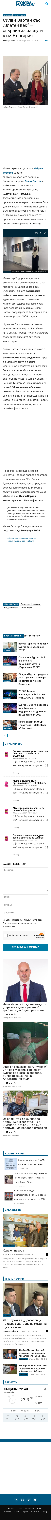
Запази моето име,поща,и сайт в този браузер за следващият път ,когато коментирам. (22, 923)
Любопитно (8, 15)
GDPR (39, 1508)
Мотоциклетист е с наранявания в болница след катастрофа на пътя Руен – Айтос (31, 1177)
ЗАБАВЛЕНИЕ (13, 1209)
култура (36, 604)
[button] (4, 4)
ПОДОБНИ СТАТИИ (12, 636)
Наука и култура (19, 15)
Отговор (16, 773)
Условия (7, 1511)
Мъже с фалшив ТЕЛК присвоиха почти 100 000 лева (29, 782)
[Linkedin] (27, 50)
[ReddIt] (34, 50)
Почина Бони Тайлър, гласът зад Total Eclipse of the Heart (32, 725)
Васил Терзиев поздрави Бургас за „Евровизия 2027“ (33, 647)
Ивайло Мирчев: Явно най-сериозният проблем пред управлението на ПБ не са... (32, 1353)
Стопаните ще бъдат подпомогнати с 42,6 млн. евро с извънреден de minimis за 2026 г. (30, 1194)
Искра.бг (6, 1254)
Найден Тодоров (11, 607)
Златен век (25, 604)
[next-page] (9, 735)
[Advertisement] (25, 137)
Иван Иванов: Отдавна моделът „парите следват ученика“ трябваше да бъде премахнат (25, 1007)
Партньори (29, 1508)
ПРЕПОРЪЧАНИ (14, 1278)
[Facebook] (13, 50)
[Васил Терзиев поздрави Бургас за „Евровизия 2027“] (10, 647)
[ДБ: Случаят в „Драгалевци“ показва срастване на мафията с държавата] (25, 1300)
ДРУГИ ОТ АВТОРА (32, 636)
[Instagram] (22, 1500)
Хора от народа (13, 1250)
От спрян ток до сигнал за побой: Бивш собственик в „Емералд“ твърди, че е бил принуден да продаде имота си (25, 1123)
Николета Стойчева (10, 1331)
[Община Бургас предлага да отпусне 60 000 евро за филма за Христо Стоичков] (10, 678)
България (7, 650)
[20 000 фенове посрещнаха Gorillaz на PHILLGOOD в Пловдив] (10, 694)
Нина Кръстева (9, 40)
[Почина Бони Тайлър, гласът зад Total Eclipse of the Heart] (10, 725)
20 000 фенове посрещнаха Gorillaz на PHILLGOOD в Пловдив (31, 694)
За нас (19, 1508)
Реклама (17, 1511)
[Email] (41, 50)
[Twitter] (20, 50)
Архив (25, 1511)
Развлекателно (9, 1246)
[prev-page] (4, 735)
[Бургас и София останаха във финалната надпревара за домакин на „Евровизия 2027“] (10, 708)
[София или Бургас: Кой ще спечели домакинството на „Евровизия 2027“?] (10, 661)
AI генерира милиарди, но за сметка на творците (28, 809)
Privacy (44, 1511)
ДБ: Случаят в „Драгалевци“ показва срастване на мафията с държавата (25, 1323)
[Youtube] (35, 1500)
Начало (11, 1508)
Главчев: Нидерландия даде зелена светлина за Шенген (28, 836)
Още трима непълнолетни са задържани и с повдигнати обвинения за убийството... (33, 1368)
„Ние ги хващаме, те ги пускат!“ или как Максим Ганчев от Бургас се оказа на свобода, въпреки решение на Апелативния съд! (25, 1072)
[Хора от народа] (25, 1230)
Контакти (35, 1511)
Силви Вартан (27, 607)
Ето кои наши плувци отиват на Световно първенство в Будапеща (30, 753)
